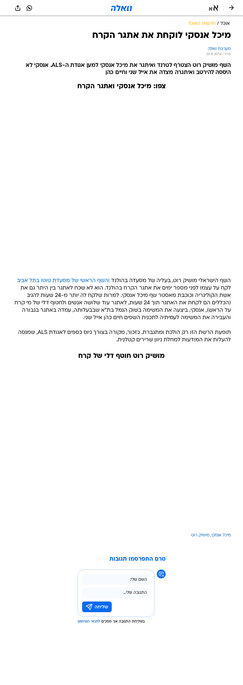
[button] (213, 8)
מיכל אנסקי (221, 535)
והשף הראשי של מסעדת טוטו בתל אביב (63, 281)
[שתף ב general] (18, 8)
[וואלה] (121, 8)
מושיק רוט (200, 535)
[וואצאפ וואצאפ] (29, 8)
